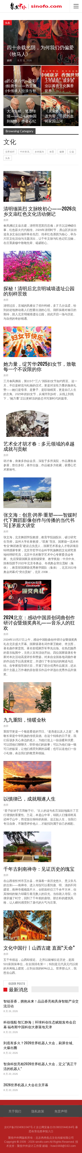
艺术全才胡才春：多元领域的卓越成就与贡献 (38, 446)
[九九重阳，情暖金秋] (27, 697)
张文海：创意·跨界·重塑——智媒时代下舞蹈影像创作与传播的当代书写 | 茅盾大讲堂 (40, 520)
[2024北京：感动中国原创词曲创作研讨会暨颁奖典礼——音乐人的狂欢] (27, 595)
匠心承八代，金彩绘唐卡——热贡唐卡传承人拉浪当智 (21, 85)
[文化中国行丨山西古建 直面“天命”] (27, 925)
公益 (71, 151)
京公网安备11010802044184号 (55, 1127)
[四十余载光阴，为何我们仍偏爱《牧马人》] (41, 42)
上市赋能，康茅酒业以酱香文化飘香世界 (59, 85)
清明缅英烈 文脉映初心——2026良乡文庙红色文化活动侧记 (39, 211)
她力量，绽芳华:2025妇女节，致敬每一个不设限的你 (39, 366)
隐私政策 (37, 1111)
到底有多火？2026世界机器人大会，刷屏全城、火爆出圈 (39, 1045)
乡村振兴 (39, 151)
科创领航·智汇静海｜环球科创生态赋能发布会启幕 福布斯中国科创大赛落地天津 (39, 1024)
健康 (61, 151)
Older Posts (16, 983)
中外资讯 (25, 151)
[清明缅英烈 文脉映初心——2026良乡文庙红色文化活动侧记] (27, 186)
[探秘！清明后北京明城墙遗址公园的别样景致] (27, 266)
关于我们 (14, 1111)
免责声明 (60, 1111)
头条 (7, 22)
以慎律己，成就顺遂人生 (29, 798)
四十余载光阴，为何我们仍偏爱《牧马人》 (40, 50)
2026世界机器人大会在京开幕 (25, 1084)
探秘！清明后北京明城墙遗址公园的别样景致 (38, 291)
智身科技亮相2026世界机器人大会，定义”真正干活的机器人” (40, 1066)
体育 (51, 151)
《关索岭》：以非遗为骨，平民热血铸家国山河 (59, 116)
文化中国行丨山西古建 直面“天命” (39, 947)
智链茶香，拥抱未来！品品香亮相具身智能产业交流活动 (41, 1003)
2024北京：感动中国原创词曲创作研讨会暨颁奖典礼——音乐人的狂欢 (39, 622)
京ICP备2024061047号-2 (19, 1127)
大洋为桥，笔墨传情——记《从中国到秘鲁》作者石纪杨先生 (21, 118)
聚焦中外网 (15, 1137)
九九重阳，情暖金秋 (24, 719)
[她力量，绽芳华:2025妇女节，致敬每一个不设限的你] (27, 341)
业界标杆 (10, 151)
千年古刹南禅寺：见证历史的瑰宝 (38, 868)
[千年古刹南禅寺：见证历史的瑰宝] (27, 847)
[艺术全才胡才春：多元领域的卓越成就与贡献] (27, 421)
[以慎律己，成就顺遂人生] (27, 776)
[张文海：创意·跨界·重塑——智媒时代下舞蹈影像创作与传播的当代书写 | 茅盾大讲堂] (27, 492)
